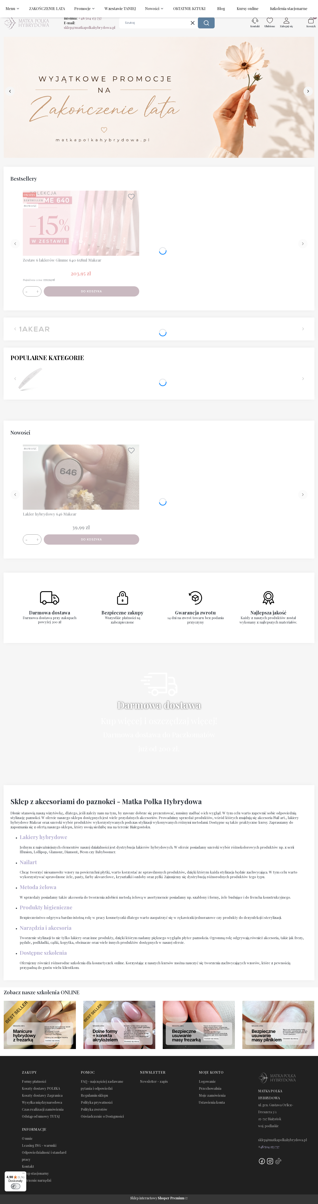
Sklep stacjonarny (35, 1173)
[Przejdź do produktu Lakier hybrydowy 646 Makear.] (81, 477)
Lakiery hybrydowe (43, 836)
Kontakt (28, 1166)
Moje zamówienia (212, 1095)
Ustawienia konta (212, 1102)
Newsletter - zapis (154, 1081)
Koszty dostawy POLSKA (41, 1088)
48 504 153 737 (269, 1147)
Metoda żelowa (38, 887)
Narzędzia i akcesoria (45, 927)
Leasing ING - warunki (39, 1145)
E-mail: (89, 25)
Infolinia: (82, 18)
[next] (308, 91)
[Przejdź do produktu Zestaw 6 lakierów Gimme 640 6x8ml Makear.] (81, 223)
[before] (10, 91)
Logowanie (207, 1081)
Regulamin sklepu (94, 1095)
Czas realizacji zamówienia (43, 1109)
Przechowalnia (210, 1088)
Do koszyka (91, 291)
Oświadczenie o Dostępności (102, 1116)
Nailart (28, 862)
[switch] (15, 1186)
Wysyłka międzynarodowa (42, 1102)
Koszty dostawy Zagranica (42, 1095)
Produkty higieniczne (46, 907)
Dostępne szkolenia (43, 952)
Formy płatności (34, 1081)
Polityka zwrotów (94, 1109)
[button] (206, 22)
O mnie (27, 1138)
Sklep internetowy (157, 1198)
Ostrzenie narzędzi (36, 1180)
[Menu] (23, 1174)
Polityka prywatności (96, 1102)
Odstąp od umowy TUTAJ (41, 1116)
